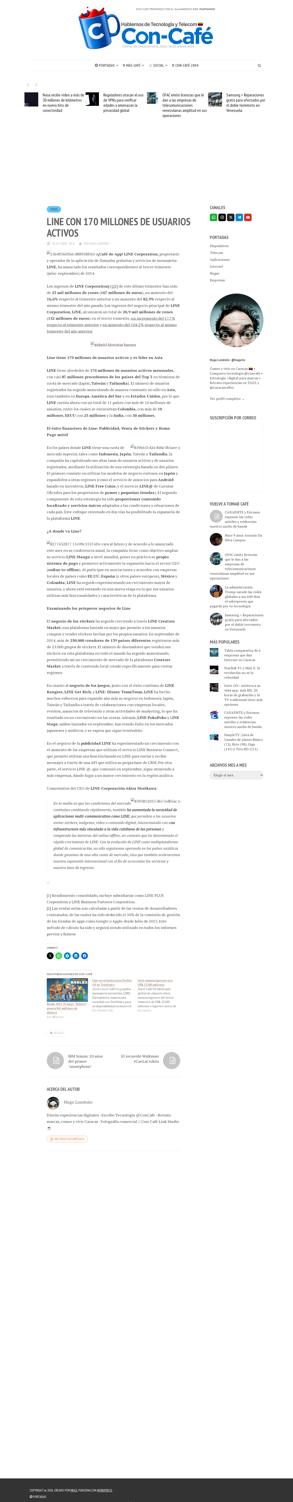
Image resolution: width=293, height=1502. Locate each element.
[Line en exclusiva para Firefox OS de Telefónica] (115, 995)
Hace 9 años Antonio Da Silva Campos (243, 537)
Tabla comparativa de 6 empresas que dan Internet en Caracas (242, 655)
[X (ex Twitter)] (230, 217)
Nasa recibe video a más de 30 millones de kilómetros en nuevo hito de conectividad (53, 102)
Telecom (216, 252)
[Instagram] (222, 217)
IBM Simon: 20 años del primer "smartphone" (85, 1061)
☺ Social (156, 65)
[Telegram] (239, 217)
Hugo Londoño (99, 243)
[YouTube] (248, 217)
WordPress (104, 1490)
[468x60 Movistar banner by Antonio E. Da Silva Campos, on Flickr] (113, 344)
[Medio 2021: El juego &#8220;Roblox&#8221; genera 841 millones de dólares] (67, 990)
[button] (36, 84)
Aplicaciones (220, 259)
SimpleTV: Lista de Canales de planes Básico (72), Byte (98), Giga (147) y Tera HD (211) (243, 741)
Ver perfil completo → (227, 398)
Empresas (217, 280)
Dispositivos (219, 245)
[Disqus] (113, 1213)
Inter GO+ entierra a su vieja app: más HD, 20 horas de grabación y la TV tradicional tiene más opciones (243, 695)
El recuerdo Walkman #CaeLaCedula (140, 1058)
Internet (216, 266)
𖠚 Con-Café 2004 (185, 65)
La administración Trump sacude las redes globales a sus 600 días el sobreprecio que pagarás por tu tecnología (235, 596)
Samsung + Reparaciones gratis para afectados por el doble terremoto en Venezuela (235, 102)
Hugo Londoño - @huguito (227, 360)
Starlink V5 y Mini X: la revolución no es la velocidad (242, 673)
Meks (74, 1490)
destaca (59, 1033)
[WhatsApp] (213, 217)
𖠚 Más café (131, 65)
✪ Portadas (105, 65)
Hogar (214, 273)
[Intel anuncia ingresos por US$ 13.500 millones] (160, 995)
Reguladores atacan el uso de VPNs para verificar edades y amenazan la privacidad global (113, 102)
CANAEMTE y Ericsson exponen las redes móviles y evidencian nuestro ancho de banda (235, 519)
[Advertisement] (146, 169)
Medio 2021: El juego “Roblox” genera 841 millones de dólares (67, 1008)
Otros (54, 209)
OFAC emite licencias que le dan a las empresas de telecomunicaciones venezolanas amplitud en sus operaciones (174, 105)
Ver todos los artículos (69, 1139)
